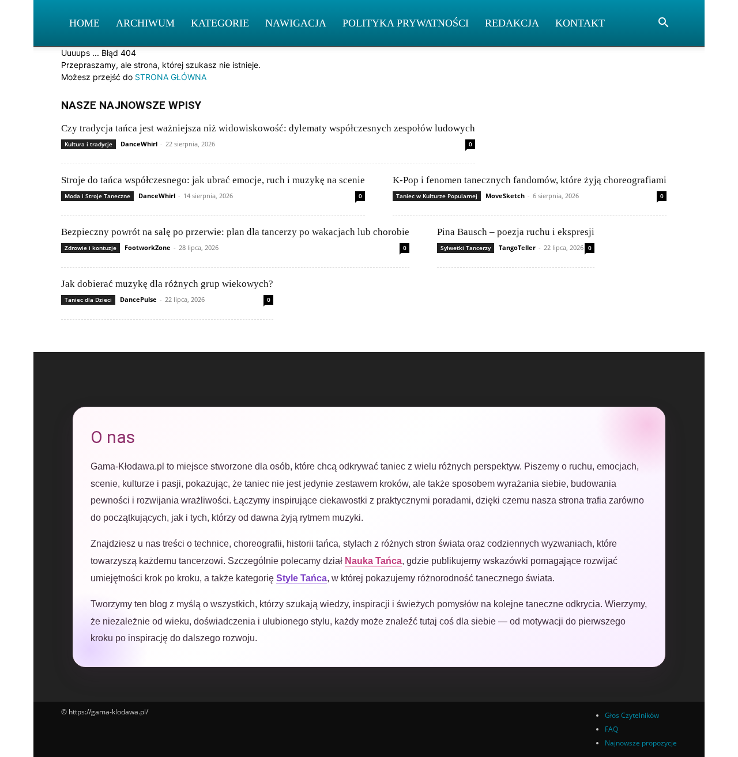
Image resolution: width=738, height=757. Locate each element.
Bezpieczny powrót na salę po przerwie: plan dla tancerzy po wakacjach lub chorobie (235, 231)
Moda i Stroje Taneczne (97, 196)
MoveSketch (505, 195)
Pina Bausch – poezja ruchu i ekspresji (515, 231)
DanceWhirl (139, 143)
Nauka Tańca (373, 561)
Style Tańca (301, 578)
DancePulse (138, 299)
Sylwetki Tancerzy (465, 248)
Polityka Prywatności (405, 23)
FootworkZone (148, 247)
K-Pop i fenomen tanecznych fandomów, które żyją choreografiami (530, 180)
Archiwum (145, 23)
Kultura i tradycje (88, 144)
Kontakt (580, 23)
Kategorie (220, 23)
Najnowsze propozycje (641, 743)
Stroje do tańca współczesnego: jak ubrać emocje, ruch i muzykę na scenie (213, 180)
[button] (663, 23)
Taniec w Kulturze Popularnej (436, 196)
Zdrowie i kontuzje (90, 248)
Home (84, 23)
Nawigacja (295, 23)
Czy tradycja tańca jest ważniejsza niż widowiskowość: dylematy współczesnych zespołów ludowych (268, 128)
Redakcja (512, 23)
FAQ (611, 729)
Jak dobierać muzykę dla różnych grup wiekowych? (167, 283)
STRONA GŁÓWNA (170, 77)
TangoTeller (517, 247)
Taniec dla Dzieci (88, 300)
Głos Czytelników (632, 715)
